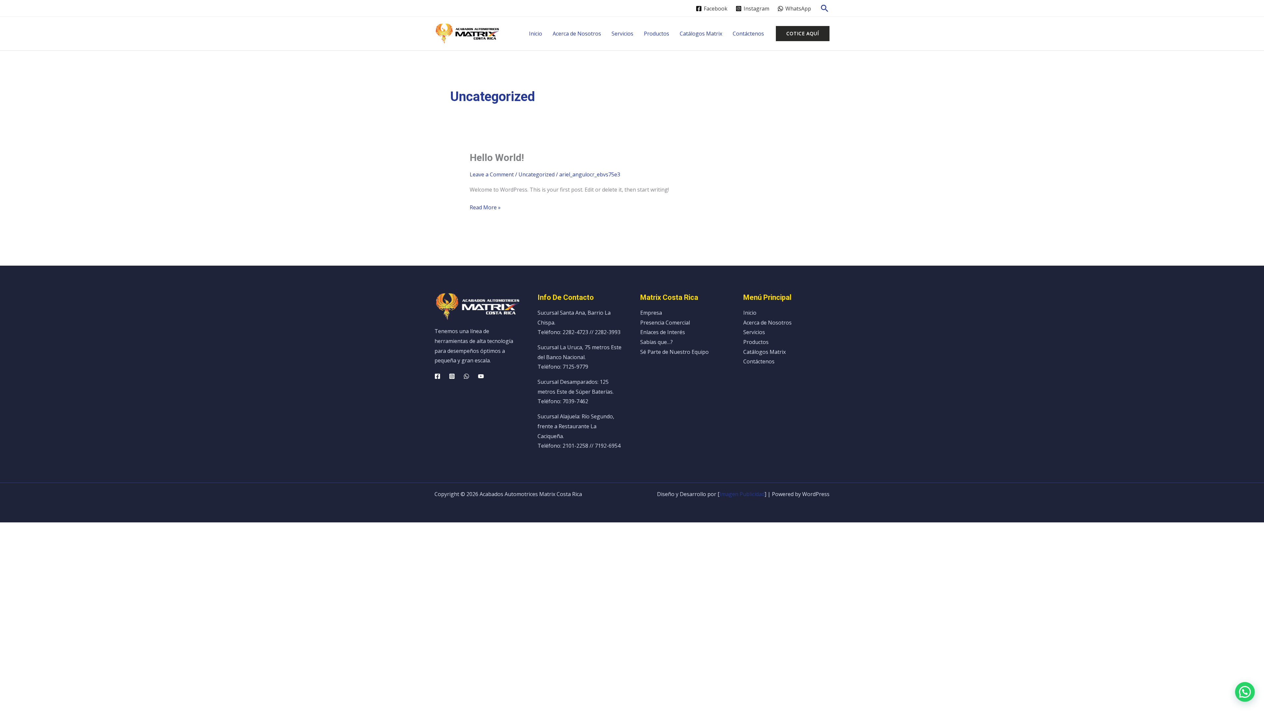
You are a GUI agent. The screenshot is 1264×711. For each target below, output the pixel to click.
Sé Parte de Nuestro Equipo (674, 352)
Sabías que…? (656, 342)
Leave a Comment (492, 174)
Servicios (622, 33)
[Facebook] (437, 376)
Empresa (651, 312)
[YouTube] (481, 376)
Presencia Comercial (665, 322)
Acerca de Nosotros (577, 33)
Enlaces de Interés (662, 332)
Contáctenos (748, 33)
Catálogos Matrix (701, 33)
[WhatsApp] (466, 376)
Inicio (535, 33)
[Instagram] (452, 376)
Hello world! (497, 157)
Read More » (485, 207)
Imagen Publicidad (742, 494)
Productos (656, 33)
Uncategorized (536, 174)
